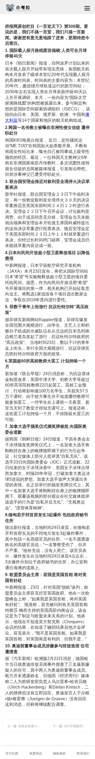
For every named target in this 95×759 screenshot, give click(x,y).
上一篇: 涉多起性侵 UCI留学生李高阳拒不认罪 (39, 726)
